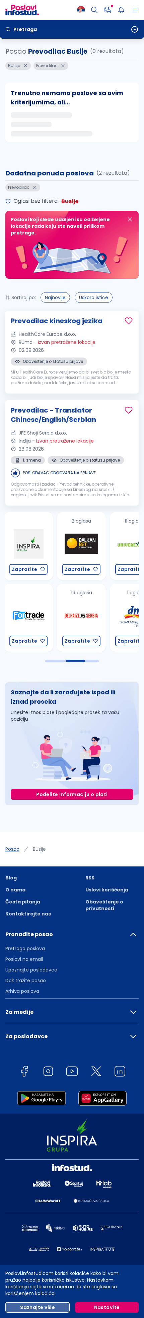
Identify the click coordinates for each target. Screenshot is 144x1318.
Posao (12, 849)
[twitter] (96, 1072)
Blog (11, 877)
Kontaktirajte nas (28, 913)
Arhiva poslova (22, 991)
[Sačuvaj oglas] (128, 320)
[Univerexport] (81, 546)
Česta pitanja (22, 901)
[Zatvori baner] (130, 219)
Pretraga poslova (25, 948)
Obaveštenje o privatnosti (104, 905)
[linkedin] (120, 1072)
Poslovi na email (24, 959)
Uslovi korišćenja (106, 889)
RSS (89, 877)
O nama (15, 889)
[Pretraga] (94, 10)
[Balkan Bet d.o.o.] (28, 546)
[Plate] (108, 10)
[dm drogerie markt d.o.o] (81, 618)
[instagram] (48, 1072)
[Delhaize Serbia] (28, 618)
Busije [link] (39, 849)
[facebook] (24, 1072)
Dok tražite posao (25, 980)
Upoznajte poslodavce (31, 969)
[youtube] (72, 1072)
